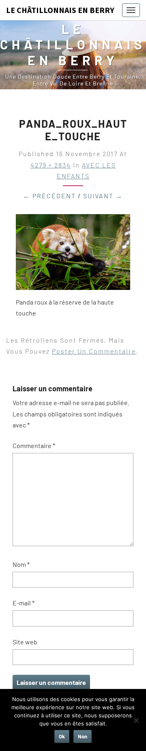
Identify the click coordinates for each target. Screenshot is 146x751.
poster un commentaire (94, 351)
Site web (25, 642)
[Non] (136, 720)
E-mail (23, 603)
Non (82, 736)
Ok (62, 736)
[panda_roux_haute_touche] (73, 254)
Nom (21, 564)
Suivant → (103, 196)
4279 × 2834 (50, 165)
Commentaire (34, 445)
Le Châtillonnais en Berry (60, 10)
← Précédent (49, 196)
